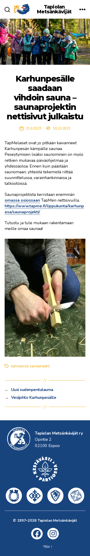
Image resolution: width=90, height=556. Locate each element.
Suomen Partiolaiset (76, 496)
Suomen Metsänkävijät (55, 496)
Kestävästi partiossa (45, 469)
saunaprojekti (40, 366)
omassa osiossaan (22, 200)
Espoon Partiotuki (14, 496)
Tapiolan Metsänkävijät (54, 9)
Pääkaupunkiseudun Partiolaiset (35, 496)
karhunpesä (19, 366)
